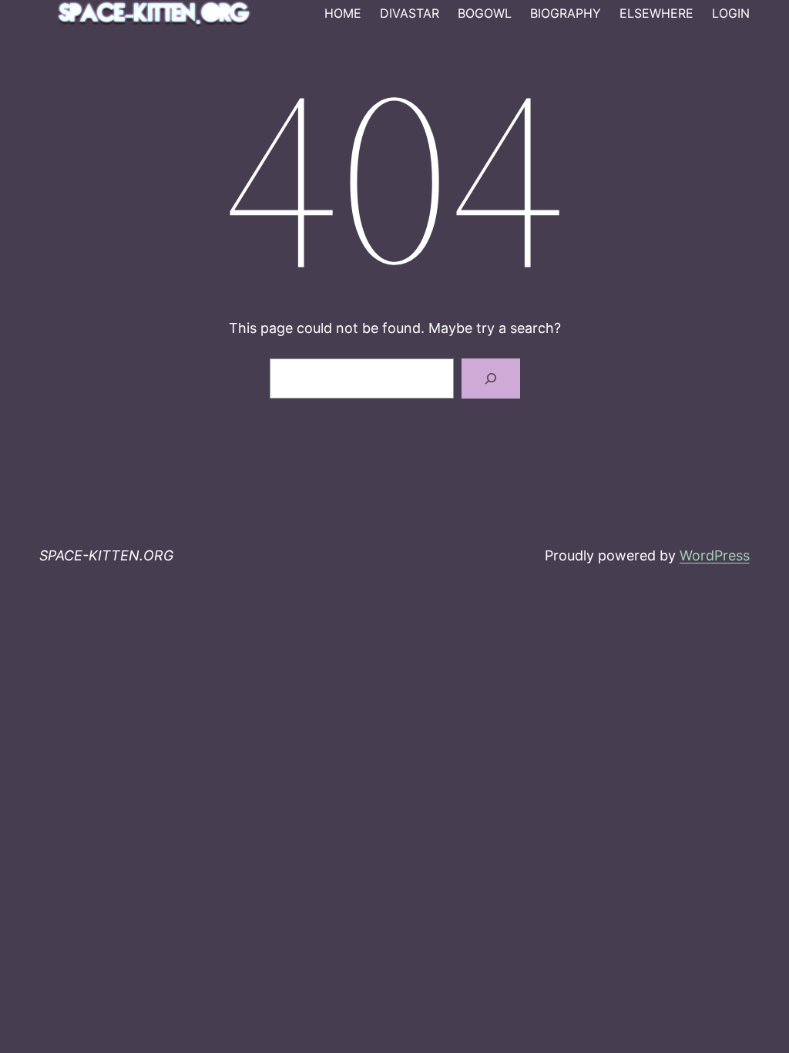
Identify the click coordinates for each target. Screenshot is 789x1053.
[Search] (491, 378)
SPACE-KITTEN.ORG (106, 555)
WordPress (715, 555)
